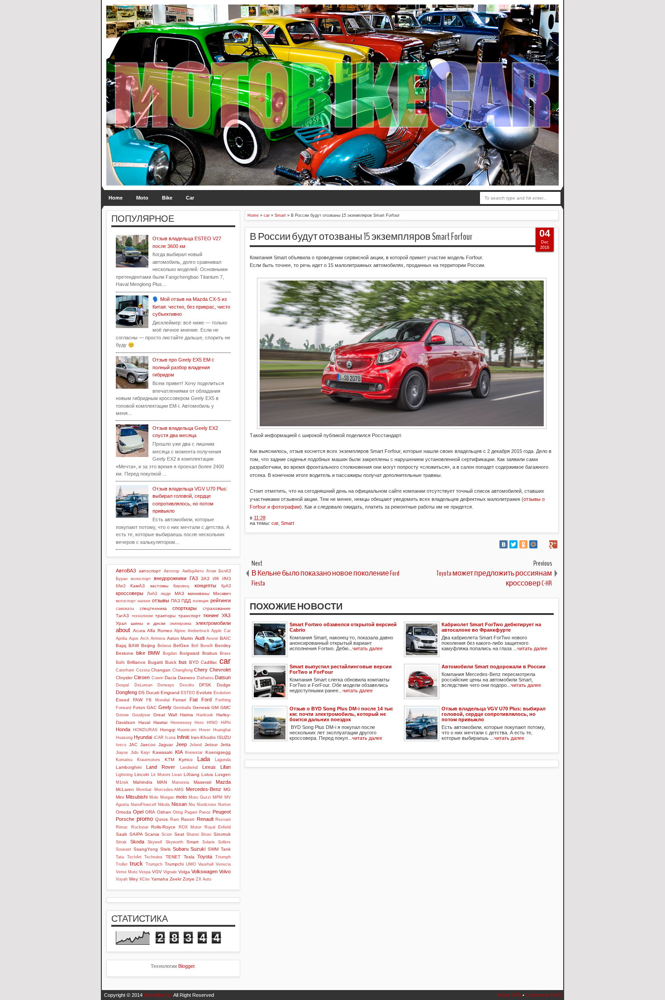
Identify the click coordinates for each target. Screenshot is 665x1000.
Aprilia (121, 638)
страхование (217, 608)
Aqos (133, 638)
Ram (174, 819)
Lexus (209, 767)
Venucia (223, 864)
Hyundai (143, 737)
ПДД (186, 600)
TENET (173, 856)
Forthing (223, 700)
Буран (122, 578)
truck (136, 863)
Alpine (179, 631)
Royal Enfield (217, 827)
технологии (142, 616)
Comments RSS (543, 995)
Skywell (154, 842)
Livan (177, 774)
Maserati (202, 782)
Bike (167, 197)
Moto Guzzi (200, 797)
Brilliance (136, 662)
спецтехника (153, 608)
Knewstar (194, 752)
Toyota (204, 856)
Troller (122, 864)
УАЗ (226, 615)
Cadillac (209, 662)
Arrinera (158, 638)
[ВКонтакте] (503, 544)
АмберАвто (193, 571)
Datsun (223, 677)
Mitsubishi (136, 797)
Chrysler (124, 677)
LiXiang (192, 774)
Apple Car (221, 631)
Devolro (187, 685)
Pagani (191, 812)
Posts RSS (509, 995)
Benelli (206, 645)
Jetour (211, 744)
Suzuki (197, 849)
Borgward (190, 653)
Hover (204, 730)
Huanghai (222, 730)
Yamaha (159, 878)
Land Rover (160, 767)
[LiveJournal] (543, 544)
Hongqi (167, 729)
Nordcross (206, 804)
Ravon (188, 819)
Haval (144, 722)
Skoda (137, 841)
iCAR (159, 737)
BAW (133, 645)
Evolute (204, 692)
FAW (137, 699)
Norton (224, 804)
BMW (154, 653)
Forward (123, 707)
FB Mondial (158, 700)
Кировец (181, 586)
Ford (206, 699)
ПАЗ (175, 600)
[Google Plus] (553, 544)
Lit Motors (161, 774)
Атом (211, 571)
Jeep (181, 744)
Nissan (179, 804)
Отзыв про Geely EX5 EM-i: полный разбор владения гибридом (183, 367)
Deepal (122, 685)
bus (183, 662)
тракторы (165, 615)
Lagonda (223, 759)
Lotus (207, 774)
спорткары (184, 608)
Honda (123, 729)
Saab (121, 834)
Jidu (134, 752)
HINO (212, 722)
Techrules (153, 857)
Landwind (189, 767)
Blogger (186, 966)
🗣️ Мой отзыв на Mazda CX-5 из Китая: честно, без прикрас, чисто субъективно (191, 306)
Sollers (224, 842)
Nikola (164, 804)
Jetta (225, 744)
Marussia (180, 782)
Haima (186, 714)
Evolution (222, 692)
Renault (205, 819)
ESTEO (188, 692)
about (123, 630)
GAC (152, 707)
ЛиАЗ (152, 593)
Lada (203, 759)
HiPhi (226, 722)
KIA (179, 752)
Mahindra (142, 782)
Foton (139, 707)
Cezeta (143, 670)
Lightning (124, 774)
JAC (133, 744)
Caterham (125, 670)
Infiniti (183, 737)
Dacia (170, 677)
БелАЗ (224, 571)
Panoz (205, 812)
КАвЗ (120, 586)
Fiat (194, 699)
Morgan (167, 797)
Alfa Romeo (159, 630)
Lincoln (141, 774)
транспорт (189, 615)
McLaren (125, 789)
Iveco (121, 745)
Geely (164, 707)
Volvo (225, 871)
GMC (225, 707)
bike (140, 653)
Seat (179, 834)
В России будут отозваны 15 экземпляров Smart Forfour (361, 236)
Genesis (201, 707)
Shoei (206, 834)
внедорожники (170, 578)
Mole (153, 797)
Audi (199, 638)
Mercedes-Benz (203, 789)
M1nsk (122, 782)
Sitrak (121, 842)
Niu (192, 804)
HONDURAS (145, 730)
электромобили (213, 623)
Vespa (145, 872)
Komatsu (124, 759)
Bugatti (155, 662)
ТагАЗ (122, 615)
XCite (144, 879)
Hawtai (160, 722)
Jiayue (122, 752)
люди (166, 593)
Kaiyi (145, 752)
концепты (205, 585)
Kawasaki (162, 752)
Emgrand (170, 692)
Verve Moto (127, 872)
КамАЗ (137, 585)
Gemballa (182, 707)
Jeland (196, 745)
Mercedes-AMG (169, 789)
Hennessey (181, 722)
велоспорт (141, 578)
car (274, 523)
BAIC (225, 638)
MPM (218, 797)
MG (227, 789)
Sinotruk (222, 834)
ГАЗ (194, 578)
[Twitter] (513, 544)
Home (116, 197)
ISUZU (224, 737)
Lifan (225, 767)
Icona (170, 737)
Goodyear (141, 715)
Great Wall (165, 714)
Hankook (204, 715)
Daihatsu (205, 678)
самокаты (125, 608)
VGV (157, 871)
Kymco (186, 759)
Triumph (223, 857)
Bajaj (121, 645)
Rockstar (139, 827)
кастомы (159, 585)
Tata (120, 857)
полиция (201, 601)
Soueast (123, 849)
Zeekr (175, 878)
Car (190, 197)
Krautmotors (148, 759)
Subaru (181, 849)
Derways (165, 685)
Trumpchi (174, 864)
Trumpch (154, 864)
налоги (144, 601)
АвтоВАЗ (126, 570)
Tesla (189, 856)
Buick (170, 662)
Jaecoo (148, 744)
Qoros (161, 819)
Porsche (125, 819)
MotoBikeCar (158, 995)
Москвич (222, 593)
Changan (161, 669)
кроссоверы (129, 593)
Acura (139, 630)
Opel (138, 811)
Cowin (157, 678)
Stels (165, 849)
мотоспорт (126, 601)
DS (141, 692)
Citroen (142, 677)
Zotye (189, 878)
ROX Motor (190, 827)
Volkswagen (204, 871)
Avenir (212, 638)
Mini (120, 797)
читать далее (367, 648)
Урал (121, 623)
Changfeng (182, 670)
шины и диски (148, 623)
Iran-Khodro (203, 737)
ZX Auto (203, 879)
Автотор (171, 571)
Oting (178, 812)
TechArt (134, 857)
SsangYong (145, 849)
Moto (142, 197)
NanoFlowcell (143, 804)
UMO (191, 864)
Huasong (124, 737)
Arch (144, 638)
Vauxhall (206, 864)
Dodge (224, 684)
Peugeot (222, 811)
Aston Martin (180, 638)
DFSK (205, 684)
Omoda (123, 812)
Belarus (164, 645)
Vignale (170, 872)
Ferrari (179, 699)
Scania (152, 834)
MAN (162, 782)
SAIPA (136, 834)
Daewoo (186, 677)
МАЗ (179, 593)
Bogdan (170, 653)
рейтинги (220, 600)
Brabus (209, 653)
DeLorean (143, 685)
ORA (150, 812)
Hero (199, 722)
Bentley (223, 645)
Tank (226, 849)
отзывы (160, 600)
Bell (194, 645)
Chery (201, 669)
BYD (194, 662)
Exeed (122, 699)
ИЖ (216, 578)
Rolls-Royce (163, 826)
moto (181, 797)
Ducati (152, 692)
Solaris (208, 842)
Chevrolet (220, 669)
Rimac (122, 827)
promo (145, 818)
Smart (287, 523)
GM (214, 707)
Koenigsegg (218, 752)
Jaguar (165, 744)
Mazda (223, 782)
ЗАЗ (205, 578)
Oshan (164, 812)
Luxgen (223, 774)
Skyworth (174, 842)
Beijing (148, 645)
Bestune (124, 653)
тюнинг (211, 615)
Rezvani (223, 819)
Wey (133, 878)
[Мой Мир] (533, 544)
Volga (184, 871)
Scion (167, 834)
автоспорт (150, 570)
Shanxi (192, 834)
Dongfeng (126, 692)
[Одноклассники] (523, 544)
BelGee (181, 645)
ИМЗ (226, 578)
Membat (144, 789)
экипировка (180, 623)
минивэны (198, 593)
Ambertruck (198, 631)
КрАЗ (226, 586)
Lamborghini (129, 767)
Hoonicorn (186, 730)
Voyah (122, 879)
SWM (213, 849)
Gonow (122, 715)
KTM (169, 759)
